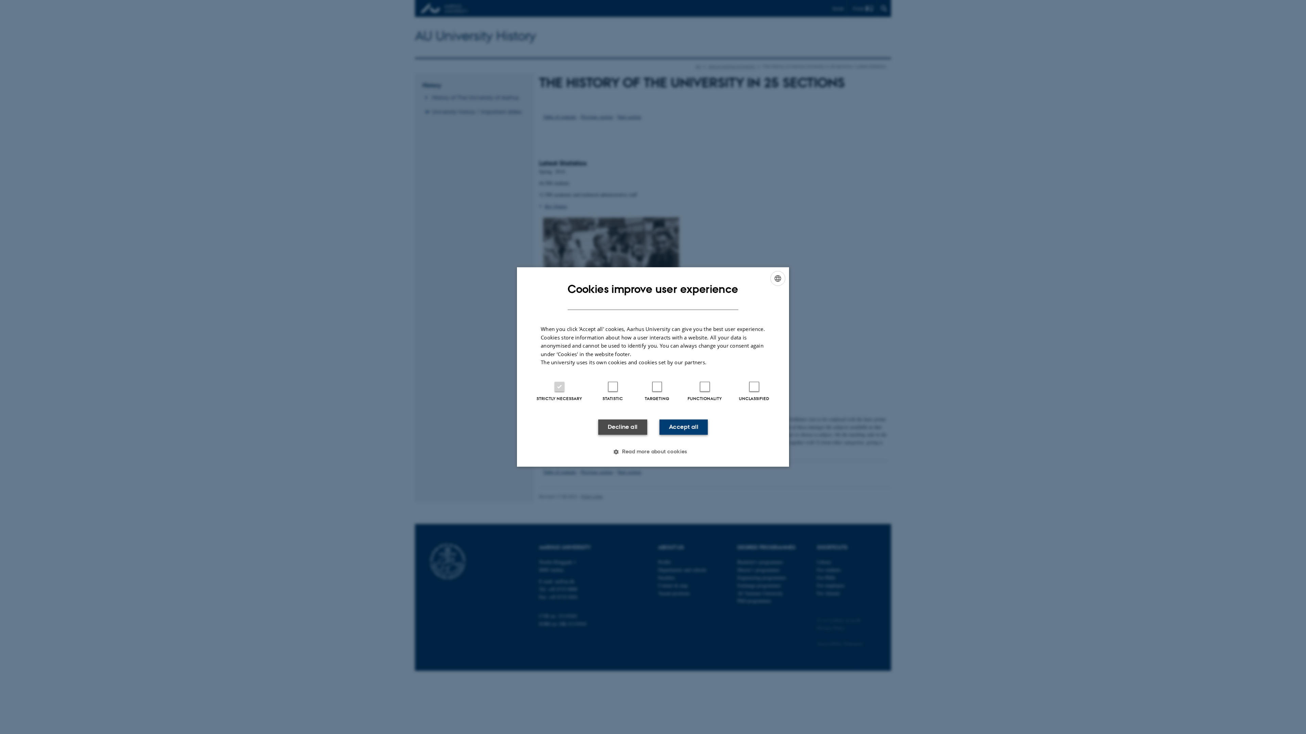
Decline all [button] (622, 427)
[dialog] (653, 367)
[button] (653, 452)
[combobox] (777, 278)
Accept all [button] (683, 427)
